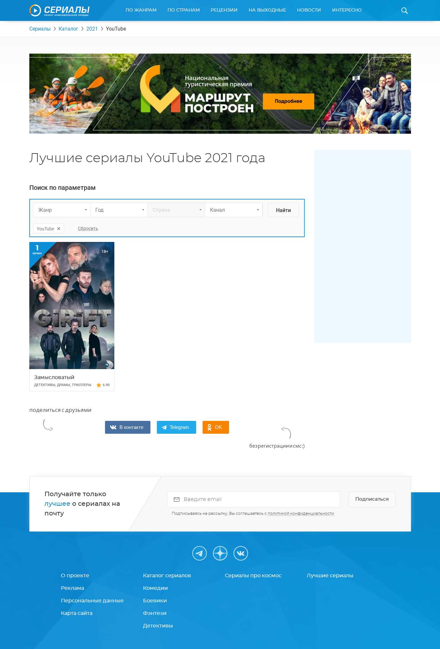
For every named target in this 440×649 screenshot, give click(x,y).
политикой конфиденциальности (301, 513)
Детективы (158, 625)
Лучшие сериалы (330, 575)
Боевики (155, 600)
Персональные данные (92, 600)
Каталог (68, 29)
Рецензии (224, 10)
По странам (183, 10)
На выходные (267, 10)
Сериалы (40, 29)
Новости (309, 10)
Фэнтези (155, 613)
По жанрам (141, 10)
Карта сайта (76, 613)
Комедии (155, 588)
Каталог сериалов (167, 575)
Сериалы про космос (253, 575)
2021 (92, 29)
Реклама (72, 588)
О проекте (75, 575)
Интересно (347, 10)
